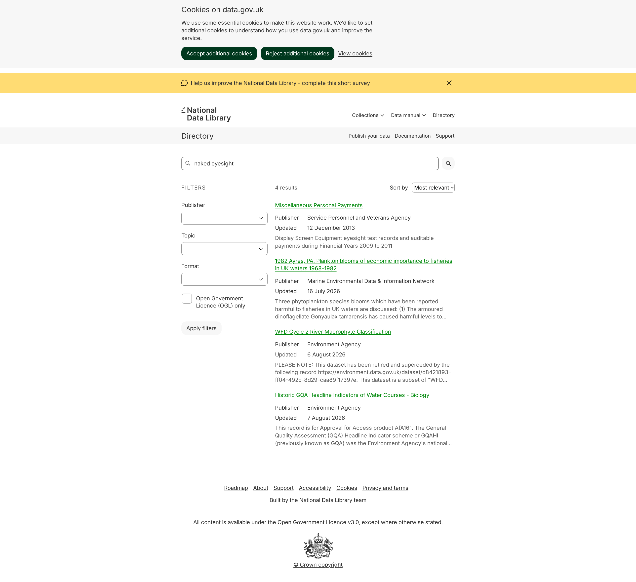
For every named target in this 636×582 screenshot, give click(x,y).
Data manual (405, 115)
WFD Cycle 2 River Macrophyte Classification (333, 331)
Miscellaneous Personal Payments (319, 205)
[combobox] (224, 218)
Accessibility (315, 488)
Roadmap (236, 488)
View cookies (355, 53)
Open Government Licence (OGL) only (220, 302)
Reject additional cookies (297, 53)
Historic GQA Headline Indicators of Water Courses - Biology (352, 395)
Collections (365, 115)
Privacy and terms (385, 488)
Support (445, 136)
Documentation (413, 136)
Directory (444, 115)
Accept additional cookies (219, 53)
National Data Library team (332, 500)
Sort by (399, 187)
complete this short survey (336, 83)
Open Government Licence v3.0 (318, 522)
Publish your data (369, 136)
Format (190, 266)
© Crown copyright (318, 564)
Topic (188, 235)
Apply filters (201, 328)
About (260, 488)
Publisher (193, 205)
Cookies (346, 488)
